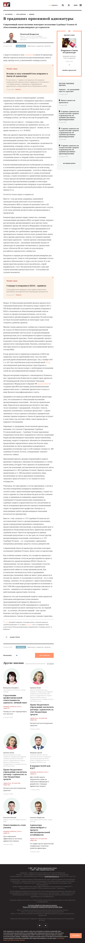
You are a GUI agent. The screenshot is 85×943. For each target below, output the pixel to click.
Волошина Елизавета (11, 688)
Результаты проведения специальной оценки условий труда (42, 907)
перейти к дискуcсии (69, 70)
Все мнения (50, 664)
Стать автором (21, 14)
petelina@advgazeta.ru (52, 876)
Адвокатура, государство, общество (39, 46)
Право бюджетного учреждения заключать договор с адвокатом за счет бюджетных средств (42, 709)
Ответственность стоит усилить (14, 826)
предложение (43, 384)
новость (29, 624)
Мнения (31, 14)
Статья (6, 622)
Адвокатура (21, 46)
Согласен (75, 935)
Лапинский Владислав (29, 34)
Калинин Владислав (37, 817)
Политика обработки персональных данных (42, 905)
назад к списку (15, 637)
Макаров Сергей (36, 753)
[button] (69, 64)
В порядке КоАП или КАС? (40, 767)
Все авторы (9, 14)
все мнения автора (69, 163)
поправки (29, 55)
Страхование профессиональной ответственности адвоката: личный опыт (15, 699)
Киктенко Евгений (9, 817)
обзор (47, 362)
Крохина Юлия (35, 688)
